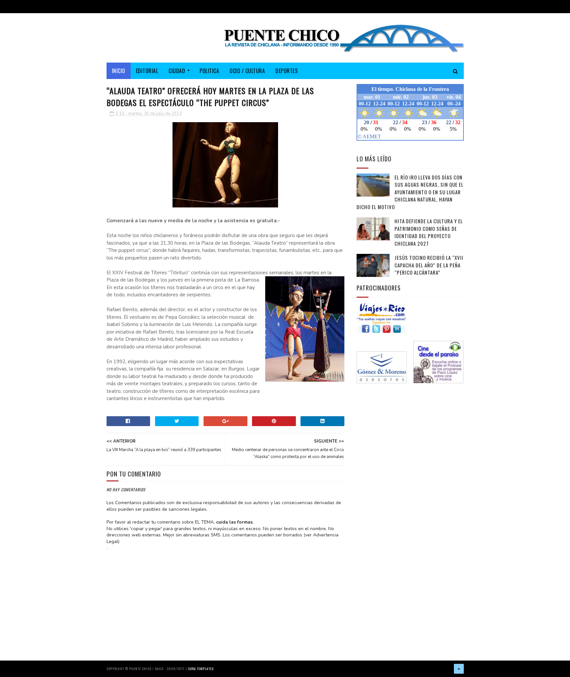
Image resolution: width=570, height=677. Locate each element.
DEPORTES (286, 71)
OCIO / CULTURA (247, 71)
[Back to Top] (459, 669)
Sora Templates (201, 668)
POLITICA (209, 71)
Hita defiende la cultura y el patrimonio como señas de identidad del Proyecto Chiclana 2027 (429, 232)
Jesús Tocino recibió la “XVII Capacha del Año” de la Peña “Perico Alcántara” (429, 265)
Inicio (118, 71)
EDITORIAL (147, 71)
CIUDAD (177, 71)
